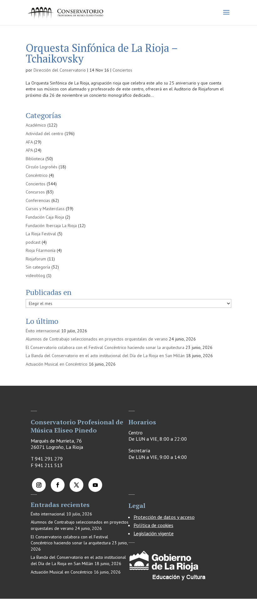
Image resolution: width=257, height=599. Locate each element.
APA (29, 150)
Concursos (35, 192)
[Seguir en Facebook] (58, 485)
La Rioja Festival (41, 234)
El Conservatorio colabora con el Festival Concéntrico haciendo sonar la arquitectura (105, 347)
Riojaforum (36, 259)
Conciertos (122, 70)
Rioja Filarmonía (40, 250)
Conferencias (38, 200)
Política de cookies (153, 525)
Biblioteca (35, 158)
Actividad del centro (44, 133)
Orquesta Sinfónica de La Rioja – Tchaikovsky (101, 53)
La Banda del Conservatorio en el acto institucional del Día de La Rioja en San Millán (105, 355)
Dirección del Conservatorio (60, 70)
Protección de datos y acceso (164, 517)
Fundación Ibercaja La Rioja (51, 225)
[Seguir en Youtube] (95, 485)
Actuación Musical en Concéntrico (56, 364)
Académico (36, 125)
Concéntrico (37, 175)
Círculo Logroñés (41, 167)
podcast (33, 242)
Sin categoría (38, 267)
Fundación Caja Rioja (45, 217)
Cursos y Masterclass (45, 208)
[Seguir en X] (76, 485)
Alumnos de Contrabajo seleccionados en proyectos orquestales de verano (97, 339)
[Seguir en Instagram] (39, 485)
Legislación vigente (154, 533)
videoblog (35, 275)
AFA (29, 142)
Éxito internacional (43, 331)
